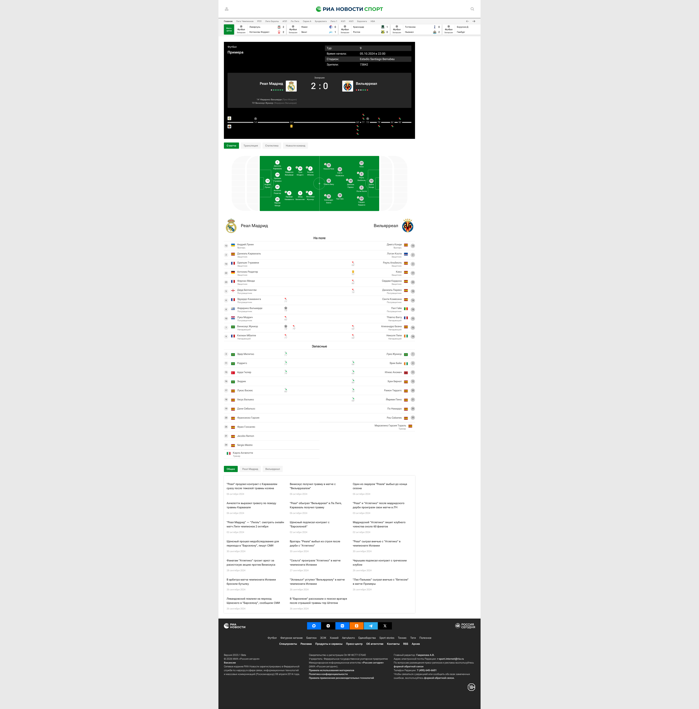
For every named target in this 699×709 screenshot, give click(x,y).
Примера (235, 52)
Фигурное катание (291, 637)
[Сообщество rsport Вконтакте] (342, 625)
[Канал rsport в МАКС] (314, 625)
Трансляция (251, 145)
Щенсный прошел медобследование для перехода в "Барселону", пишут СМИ (253, 543)
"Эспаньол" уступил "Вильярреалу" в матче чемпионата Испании (317, 581)
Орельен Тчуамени (248, 262)
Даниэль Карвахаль (249, 253)
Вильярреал (366, 83)
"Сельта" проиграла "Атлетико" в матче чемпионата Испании (315, 562)
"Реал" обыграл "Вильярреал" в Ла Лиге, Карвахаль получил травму (316, 505)
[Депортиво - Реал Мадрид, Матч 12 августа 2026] (276, 90)
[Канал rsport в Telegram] (371, 625)
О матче (231, 145)
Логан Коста (394, 253)
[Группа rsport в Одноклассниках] (357, 625)
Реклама (306, 643)
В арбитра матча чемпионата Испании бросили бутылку (251, 581)
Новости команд (295, 145)
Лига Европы (272, 21)
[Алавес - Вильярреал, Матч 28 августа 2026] (356, 90)
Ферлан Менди (246, 280)
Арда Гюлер (244, 372)
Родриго (242, 363)
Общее (231, 469)
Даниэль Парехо (392, 289)
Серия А (307, 21)
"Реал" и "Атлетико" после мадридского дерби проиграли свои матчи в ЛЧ (378, 505)
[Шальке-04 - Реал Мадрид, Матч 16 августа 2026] (278, 90)
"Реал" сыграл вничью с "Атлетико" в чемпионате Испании (376, 543)
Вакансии (230, 662)
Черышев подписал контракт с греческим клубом (380, 562)
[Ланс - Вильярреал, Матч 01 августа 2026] (367, 90)
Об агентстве (374, 643)
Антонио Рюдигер (247, 271)
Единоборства (367, 637)
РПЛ (259, 21)
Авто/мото (348, 637)
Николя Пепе (394, 335)
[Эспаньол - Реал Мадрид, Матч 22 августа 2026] (280, 90)
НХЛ (351, 21)
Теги (413, 637)
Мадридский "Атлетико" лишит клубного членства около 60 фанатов (379, 524)
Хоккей (334, 637)
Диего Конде (394, 244)
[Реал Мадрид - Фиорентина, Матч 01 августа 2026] (271, 90)
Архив (416, 643)
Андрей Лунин (245, 244)
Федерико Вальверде (271, 99)
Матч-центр (229, 29)
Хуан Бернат (395, 381)
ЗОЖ (323, 637)
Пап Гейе (396, 308)
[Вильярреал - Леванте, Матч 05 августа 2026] (365, 90)
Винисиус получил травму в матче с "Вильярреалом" (313, 486)
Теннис (402, 637)
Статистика (272, 145)
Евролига (362, 21)
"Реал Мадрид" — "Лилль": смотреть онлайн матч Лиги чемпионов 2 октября (255, 524)
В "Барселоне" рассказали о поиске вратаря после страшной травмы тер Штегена (318, 601)
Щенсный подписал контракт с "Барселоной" (309, 524)
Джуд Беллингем (246, 289)
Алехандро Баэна (391, 326)
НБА (373, 21)
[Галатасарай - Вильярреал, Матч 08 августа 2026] (363, 90)
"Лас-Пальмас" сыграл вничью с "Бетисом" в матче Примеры (380, 581)
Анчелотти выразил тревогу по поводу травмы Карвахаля (251, 505)
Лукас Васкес (245, 390)
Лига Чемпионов (245, 21)
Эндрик (241, 381)
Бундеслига (321, 21)
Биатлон (311, 637)
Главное (228, 21)
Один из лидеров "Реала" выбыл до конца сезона (380, 486)
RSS (405, 643)
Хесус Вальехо (245, 399)
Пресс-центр (354, 643)
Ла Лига (295, 21)
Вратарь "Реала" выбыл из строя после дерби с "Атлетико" (315, 543)
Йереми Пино (394, 399)
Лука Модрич (289, 99)
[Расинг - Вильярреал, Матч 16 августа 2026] (361, 90)
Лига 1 (333, 21)
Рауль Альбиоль (392, 262)
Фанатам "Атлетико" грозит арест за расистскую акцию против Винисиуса (251, 562)
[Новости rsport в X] (385, 625)
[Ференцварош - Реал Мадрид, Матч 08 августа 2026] (273, 90)
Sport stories (386, 637)
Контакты (393, 643)
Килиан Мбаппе (246, 335)
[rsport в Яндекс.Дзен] (328, 625)
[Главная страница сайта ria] (337, 9)
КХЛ (343, 21)
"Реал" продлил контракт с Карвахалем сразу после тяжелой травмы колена (252, 486)
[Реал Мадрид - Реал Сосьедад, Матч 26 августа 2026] (282, 90)
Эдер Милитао (245, 353)
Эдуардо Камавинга (249, 299)
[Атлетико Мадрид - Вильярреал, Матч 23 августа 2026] (358, 90)
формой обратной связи (408, 666)
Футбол (232, 46)
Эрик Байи (396, 363)
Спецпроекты (288, 643)
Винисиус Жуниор (264, 103)
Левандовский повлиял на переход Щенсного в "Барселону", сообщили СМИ (253, 601)
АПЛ (285, 21)
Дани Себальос (246, 408)
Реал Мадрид (271, 83)
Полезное (425, 637)
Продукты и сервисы (328, 643)
